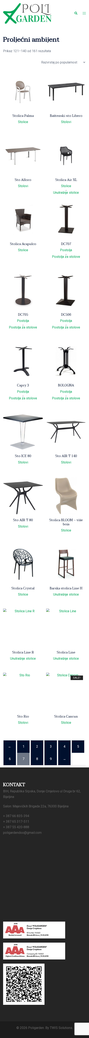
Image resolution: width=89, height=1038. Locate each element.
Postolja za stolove (66, 256)
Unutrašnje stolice (66, 192)
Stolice (23, 122)
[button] (75, 13)
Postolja (66, 250)
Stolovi (66, 122)
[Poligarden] (27, 13)
